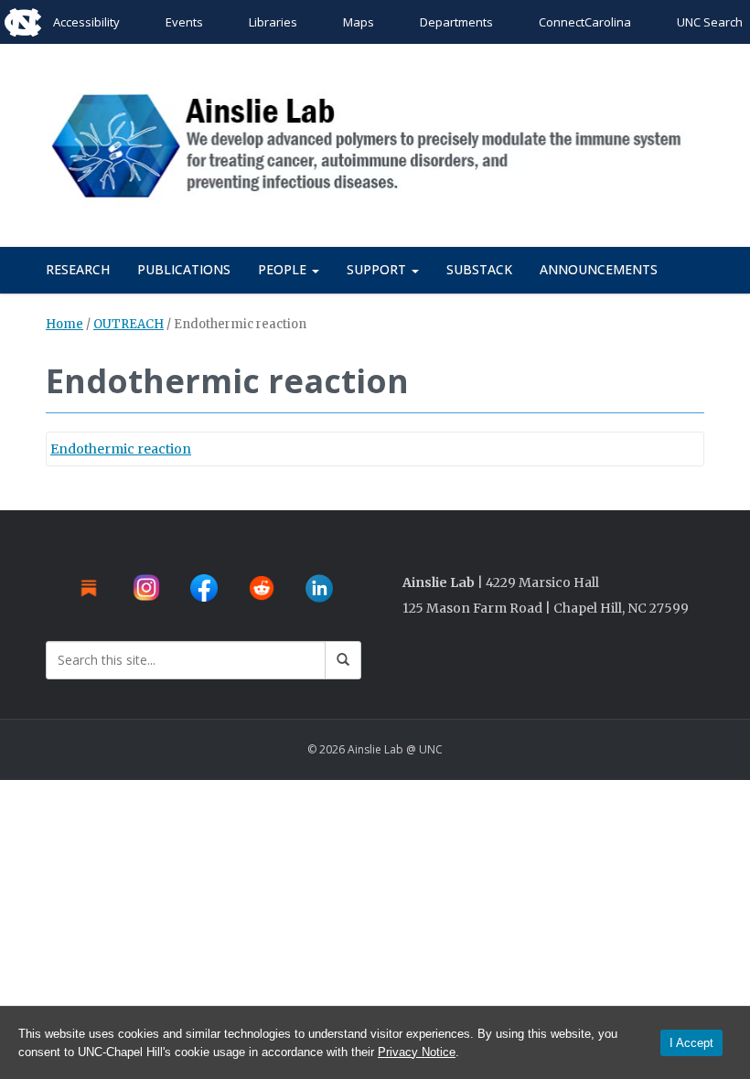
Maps (358, 22)
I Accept (691, 1043)
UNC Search (710, 22)
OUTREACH (128, 324)
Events (184, 22)
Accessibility (86, 22)
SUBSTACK (479, 269)
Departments (456, 22)
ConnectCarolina (585, 22)
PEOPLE (284, 269)
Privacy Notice (416, 1052)
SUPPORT (378, 269)
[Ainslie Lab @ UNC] (375, 142)
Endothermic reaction (120, 449)
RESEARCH (78, 269)
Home (64, 324)
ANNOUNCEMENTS (599, 269)
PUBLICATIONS (183, 269)
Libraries (273, 22)
